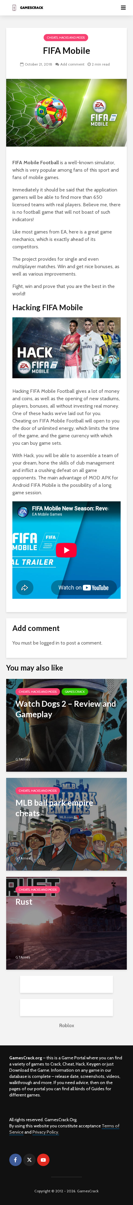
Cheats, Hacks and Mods (66, 38)
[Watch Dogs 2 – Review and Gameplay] (66, 725)
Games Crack (75, 692)
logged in (49, 643)
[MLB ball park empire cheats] (66, 824)
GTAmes (22, 759)
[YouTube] (43, 1160)
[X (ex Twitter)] (29, 1160)
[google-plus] (57, 1160)
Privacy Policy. (45, 1132)
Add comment (72, 64)
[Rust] (66, 923)
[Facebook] (15, 1160)
